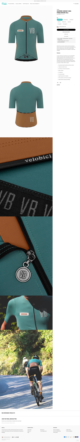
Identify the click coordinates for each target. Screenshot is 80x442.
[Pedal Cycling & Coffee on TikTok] (15, 437)
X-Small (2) (71, 19)
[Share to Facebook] (60, 82)
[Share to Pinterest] (57, 82)
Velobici (58, 9)
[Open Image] (26, 38)
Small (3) (59, 21)
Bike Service (42, 429)
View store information (60, 41)
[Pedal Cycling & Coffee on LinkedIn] (18, 437)
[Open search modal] (74, 4)
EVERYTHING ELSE (26, 3)
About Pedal (29, 429)
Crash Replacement (43, 431)
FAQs (28, 432)
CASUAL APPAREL (18, 3)
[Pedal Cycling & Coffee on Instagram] (13, 437)
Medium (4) (64, 21)
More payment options (66, 31)
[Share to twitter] (59, 82)
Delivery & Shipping (56, 429)
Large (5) (69, 21)
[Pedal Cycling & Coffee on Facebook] (12, 437)
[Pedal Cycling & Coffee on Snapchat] (14, 437)
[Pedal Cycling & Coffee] (4, 3)
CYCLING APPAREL (11, 3)
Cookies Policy (68, 429)
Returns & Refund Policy (57, 431)
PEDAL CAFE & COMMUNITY (34, 3)
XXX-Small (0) (60, 19)
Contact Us (29, 431)
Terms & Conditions (69, 431)
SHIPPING (58, 84)
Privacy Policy (55, 432)
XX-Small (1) (66, 19)
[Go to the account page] (76, 4)
